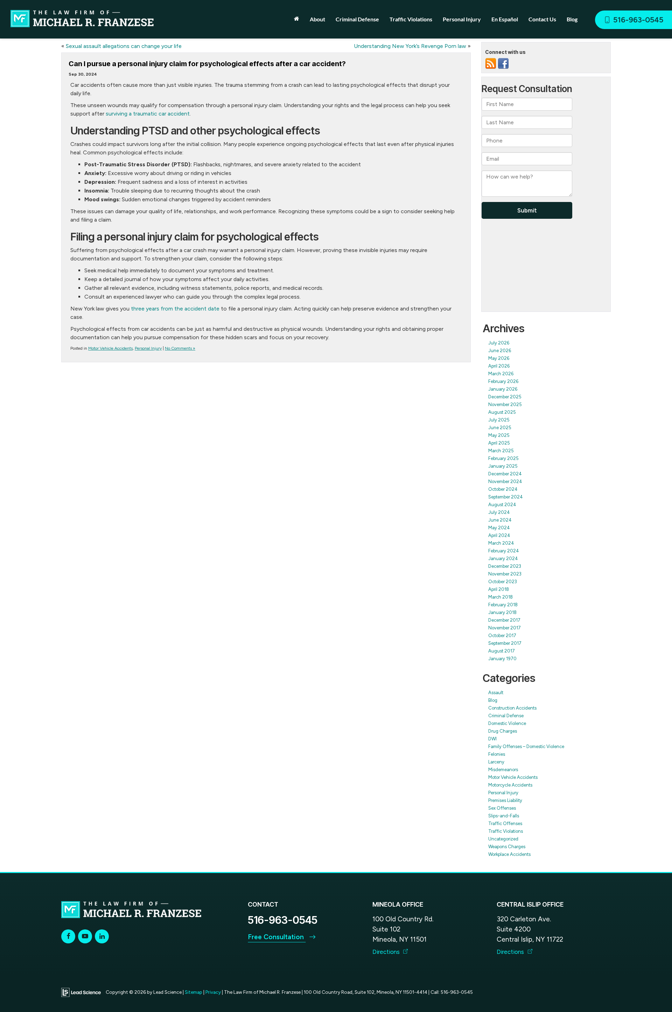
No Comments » (180, 348)
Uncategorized (503, 839)
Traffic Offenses (505, 823)
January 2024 (503, 558)
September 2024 (505, 497)
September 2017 (505, 643)
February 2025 (503, 458)
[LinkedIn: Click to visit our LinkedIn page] (102, 936)
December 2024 (505, 473)
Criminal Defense (506, 715)
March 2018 (500, 597)
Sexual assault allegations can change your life (124, 46)
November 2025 (505, 404)
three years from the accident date (175, 308)
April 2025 (499, 443)
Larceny (496, 762)
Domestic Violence (507, 723)
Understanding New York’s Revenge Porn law (410, 46)
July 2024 (499, 512)
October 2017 (502, 635)
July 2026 (498, 343)
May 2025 (499, 435)
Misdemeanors (503, 769)
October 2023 (502, 581)
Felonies (496, 754)
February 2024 (503, 550)
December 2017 (504, 620)
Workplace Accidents (509, 854)
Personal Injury (148, 348)
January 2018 (502, 612)
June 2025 (499, 427)
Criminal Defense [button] (357, 19)
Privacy (213, 992)
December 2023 (504, 566)
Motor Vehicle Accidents (110, 348)
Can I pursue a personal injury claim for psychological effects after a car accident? (207, 64)
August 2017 (501, 651)
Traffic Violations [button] (411, 19)
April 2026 (499, 366)
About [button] (317, 19)
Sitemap (193, 992)
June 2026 (499, 350)
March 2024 (501, 543)
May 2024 (499, 527)
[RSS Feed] (490, 63)
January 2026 (502, 389)
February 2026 (503, 381)
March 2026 (500, 373)
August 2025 (502, 412)
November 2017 (504, 627)
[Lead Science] (81, 992)
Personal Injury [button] (462, 19)
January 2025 (503, 466)
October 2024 (503, 489)
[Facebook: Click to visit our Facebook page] (68, 936)
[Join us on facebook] (503, 63)
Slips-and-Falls (503, 815)
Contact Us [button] (542, 19)
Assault (495, 692)
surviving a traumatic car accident (148, 113)
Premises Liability (505, 800)
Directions (386, 951)
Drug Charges (502, 731)
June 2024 (500, 520)
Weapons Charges (506, 846)
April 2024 (499, 535)
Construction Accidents (512, 708)
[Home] (296, 19)
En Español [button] (504, 19)
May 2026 (498, 358)
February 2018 (503, 604)
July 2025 (499, 420)
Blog (572, 19)
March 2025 (501, 450)
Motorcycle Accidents (510, 785)
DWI (492, 738)
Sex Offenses (502, 808)
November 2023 (505, 574)
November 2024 (505, 481)
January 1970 (502, 658)
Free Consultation (277, 937)
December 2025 (505, 396)
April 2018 (498, 589)
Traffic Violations (505, 831)
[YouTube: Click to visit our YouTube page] (85, 936)
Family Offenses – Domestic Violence (526, 746)
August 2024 (502, 504)
